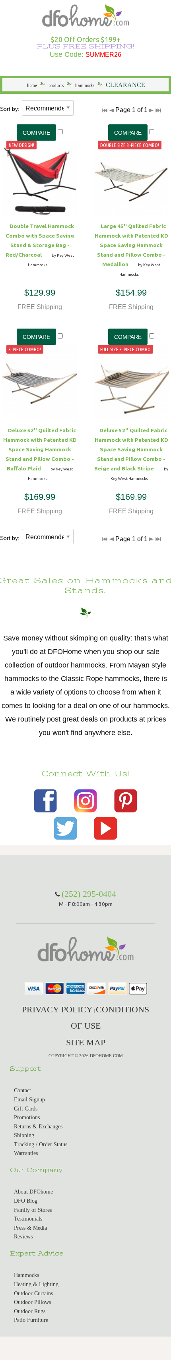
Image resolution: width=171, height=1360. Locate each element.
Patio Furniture (31, 1320)
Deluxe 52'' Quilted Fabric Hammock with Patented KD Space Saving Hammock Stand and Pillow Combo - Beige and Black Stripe (131, 449)
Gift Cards (25, 1109)
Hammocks (26, 1275)
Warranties (26, 1153)
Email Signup (29, 1100)
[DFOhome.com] (85, 14)
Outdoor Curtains (33, 1293)
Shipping (24, 1135)
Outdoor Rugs (29, 1311)
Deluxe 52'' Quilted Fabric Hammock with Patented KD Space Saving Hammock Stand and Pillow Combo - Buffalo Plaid (40, 449)
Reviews (23, 1237)
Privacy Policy (57, 1009)
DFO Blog (25, 1201)
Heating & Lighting (36, 1284)
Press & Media (30, 1228)
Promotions (27, 1117)
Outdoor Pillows (32, 1302)
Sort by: (9, 109)
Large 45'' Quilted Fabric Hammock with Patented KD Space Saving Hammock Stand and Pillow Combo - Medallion (131, 245)
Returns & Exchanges (38, 1127)
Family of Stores (33, 1210)
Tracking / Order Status (40, 1144)
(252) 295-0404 (89, 894)
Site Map (85, 1042)
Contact (22, 1090)
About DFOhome (33, 1192)
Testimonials (28, 1219)
